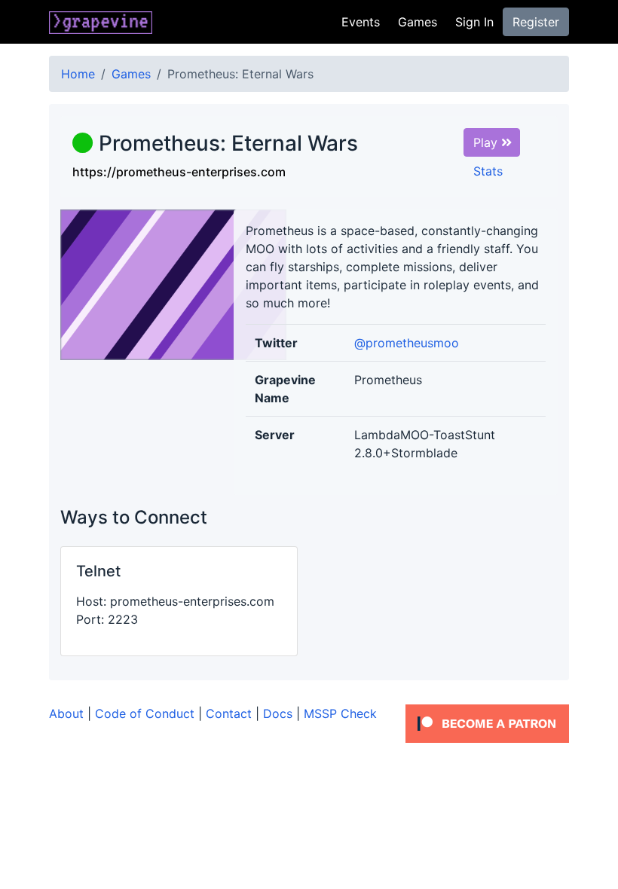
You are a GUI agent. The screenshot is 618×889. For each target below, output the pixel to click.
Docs (277, 713)
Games (417, 21)
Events (360, 21)
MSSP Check (340, 713)
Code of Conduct (144, 713)
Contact (229, 713)
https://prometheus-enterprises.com (179, 171)
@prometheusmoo (406, 342)
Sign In (474, 21)
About (66, 713)
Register (535, 21)
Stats (488, 171)
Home (78, 73)
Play (487, 142)
